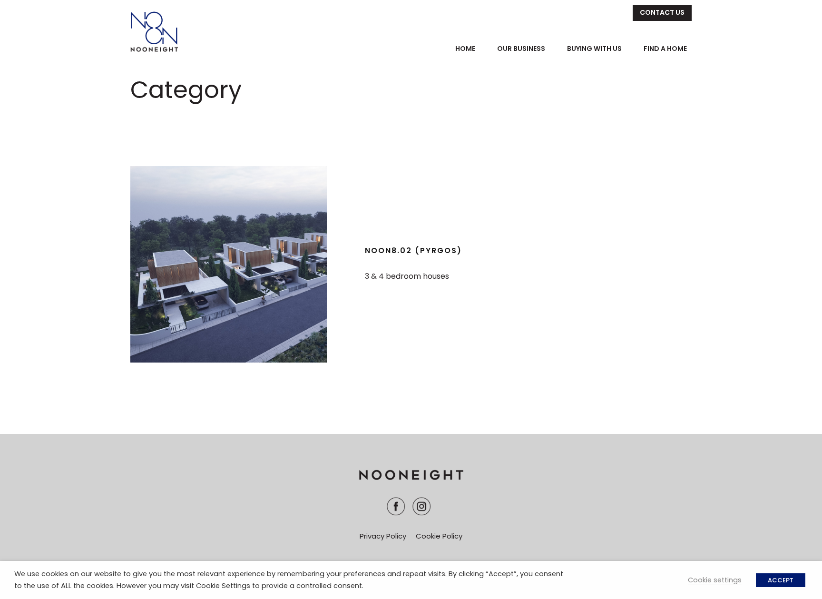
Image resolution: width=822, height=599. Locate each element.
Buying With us (594, 48)
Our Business (521, 48)
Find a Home (665, 48)
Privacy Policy (383, 536)
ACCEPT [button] (780, 580)
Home (465, 48)
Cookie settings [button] (715, 580)
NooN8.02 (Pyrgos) (413, 250)
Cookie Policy (439, 536)
